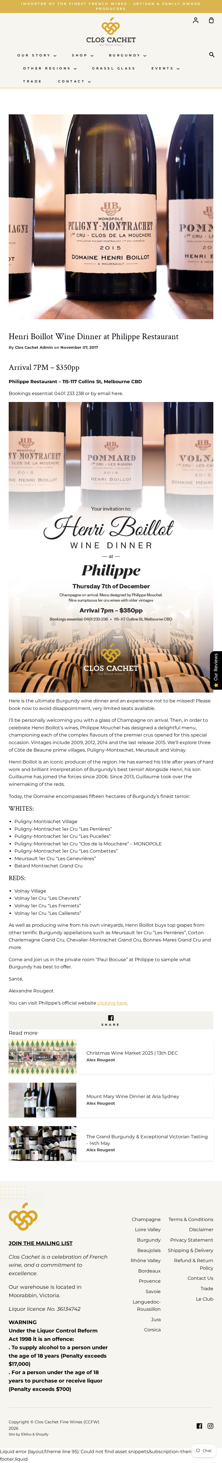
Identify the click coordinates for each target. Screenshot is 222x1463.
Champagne (146, 1219)
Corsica (152, 1329)
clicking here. (112, 1003)
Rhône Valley (146, 1260)
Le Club (204, 1299)
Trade (32, 81)
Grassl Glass (114, 68)
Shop (81, 55)
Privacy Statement (191, 1240)
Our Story (35, 55)
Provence (150, 1281)
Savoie (153, 1291)
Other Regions (48, 68)
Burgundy (126, 55)
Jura (156, 1319)
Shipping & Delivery (190, 1250)
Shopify (42, 1434)
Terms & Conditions (191, 1219)
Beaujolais (149, 1250)
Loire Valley (148, 1229)
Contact (73, 81)
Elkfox (26, 1434)
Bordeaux (149, 1271)
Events (164, 68)
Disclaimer (201, 1229)
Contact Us (200, 1278)
